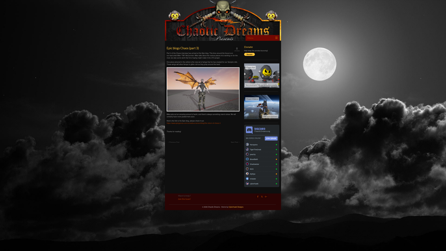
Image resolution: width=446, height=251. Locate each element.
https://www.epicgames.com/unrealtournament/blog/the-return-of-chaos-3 (194, 123)
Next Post (234, 142)
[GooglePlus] (266, 196)
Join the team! (184, 199)
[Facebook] (257, 196)
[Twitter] (262, 196)
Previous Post (174, 142)
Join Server (271, 138)
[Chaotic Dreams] (223, 20)
